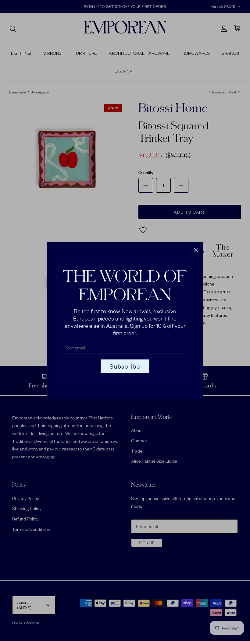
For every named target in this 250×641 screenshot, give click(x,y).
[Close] (195, 250)
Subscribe (125, 366)
